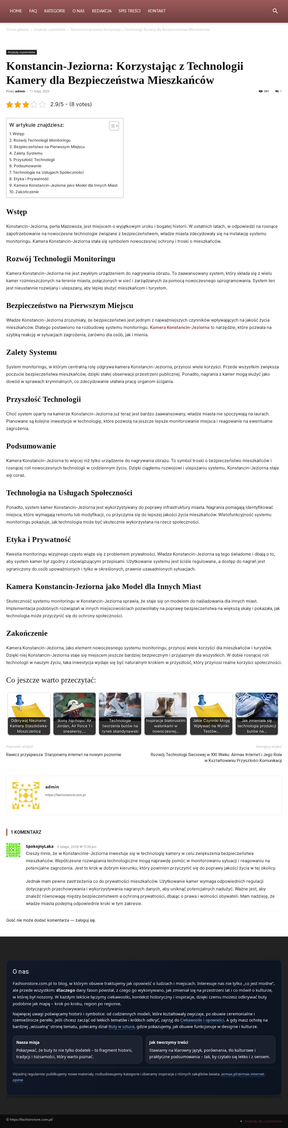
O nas (79, 11)
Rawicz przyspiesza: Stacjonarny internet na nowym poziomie (63, 754)
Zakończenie (27, 192)
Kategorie (54, 11)
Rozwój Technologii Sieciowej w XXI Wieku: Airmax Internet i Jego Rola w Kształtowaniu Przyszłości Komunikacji (216, 757)
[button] (275, 11)
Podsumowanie (27, 166)
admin (20, 91)
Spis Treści (130, 11)
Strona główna (17, 29)
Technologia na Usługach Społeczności (48, 172)
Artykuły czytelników (50, 29)
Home (16, 11)
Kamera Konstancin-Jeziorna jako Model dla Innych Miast (66, 185)
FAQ (33, 11)
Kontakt (157, 11)
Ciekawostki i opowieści (202, 1020)
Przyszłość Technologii (34, 159)
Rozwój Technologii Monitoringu (42, 140)
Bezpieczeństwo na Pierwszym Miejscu (49, 146)
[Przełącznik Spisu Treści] (111, 126)
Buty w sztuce (121, 1026)
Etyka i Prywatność (31, 179)
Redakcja (101, 11)
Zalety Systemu (28, 153)
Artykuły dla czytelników (263, 1121)
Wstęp (18, 133)
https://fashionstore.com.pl (65, 795)
